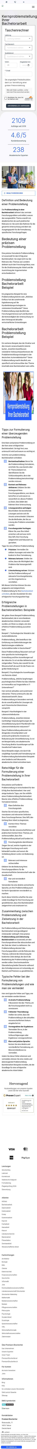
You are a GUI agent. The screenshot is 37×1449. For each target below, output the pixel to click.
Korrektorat (6, 1176)
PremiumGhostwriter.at (9, 1358)
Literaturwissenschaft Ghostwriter (13, 1291)
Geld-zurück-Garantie (9, 1392)
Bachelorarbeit (7, 1205)
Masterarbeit (6, 1237)
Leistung (8, 35)
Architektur (5, 1259)
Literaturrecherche (8, 1234)
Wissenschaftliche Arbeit (10, 1247)
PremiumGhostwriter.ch (10, 1361)
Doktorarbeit (6, 1211)
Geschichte (6, 1278)
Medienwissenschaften (10, 1301)
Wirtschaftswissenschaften (11, 1333)
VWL (3, 1327)
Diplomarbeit (6, 1208)
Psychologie (6, 1314)
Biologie (4, 1262)
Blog (3, 1382)
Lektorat (5, 1173)
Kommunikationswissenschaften (13, 1288)
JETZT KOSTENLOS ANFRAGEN (18, 1137)
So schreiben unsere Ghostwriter (13, 1389)
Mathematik (6, 1298)
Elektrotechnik (7, 1272)
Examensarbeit (7, 1218)
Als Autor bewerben (8, 1370)
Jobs (3, 1374)
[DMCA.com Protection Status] (8, 1404)
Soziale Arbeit (6, 1317)
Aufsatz (4, 1201)
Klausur (4, 1231)
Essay (4, 1214)
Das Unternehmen (8, 1348)
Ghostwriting (6, 1170)
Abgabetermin (25, 62)
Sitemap (4, 1395)
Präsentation (6, 1240)
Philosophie (6, 1311)
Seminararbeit (6, 1244)
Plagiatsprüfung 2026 (9, 1186)
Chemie (4, 1268)
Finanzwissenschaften (9, 1275)
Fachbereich (9, 44)
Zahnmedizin (6, 1337)
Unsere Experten (7, 1352)
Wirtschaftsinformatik (9, 1330)
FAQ (3, 1386)
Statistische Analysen (9, 1180)
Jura (3, 1285)
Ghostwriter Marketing (9, 1294)
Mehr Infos (28, 1095)
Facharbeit (5, 1224)
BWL (3, 1265)
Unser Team (6, 1355)
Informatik (5, 1281)
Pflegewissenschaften (9, 1307)
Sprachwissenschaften (9, 1324)
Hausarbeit (5, 1227)
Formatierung (6, 1183)
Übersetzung (6, 1189)
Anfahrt (7, 1432)
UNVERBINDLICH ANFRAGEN (18, 106)
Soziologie (5, 1320)
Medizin (4, 1304)
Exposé (4, 1221)
